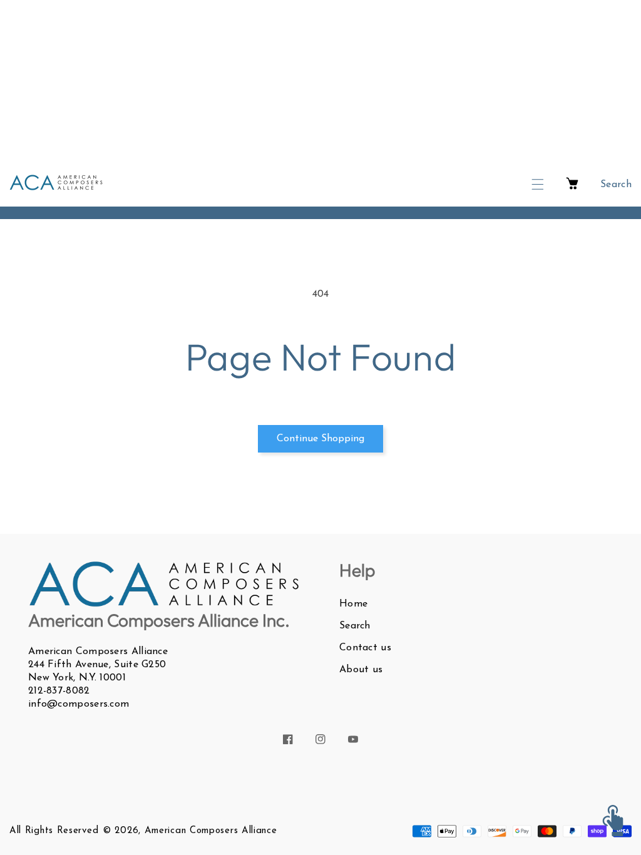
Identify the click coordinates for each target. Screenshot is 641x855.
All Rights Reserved (53, 831)
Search (355, 626)
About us (360, 670)
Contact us (365, 648)
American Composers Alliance (211, 831)
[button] (537, 184)
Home (353, 604)
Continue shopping (320, 439)
